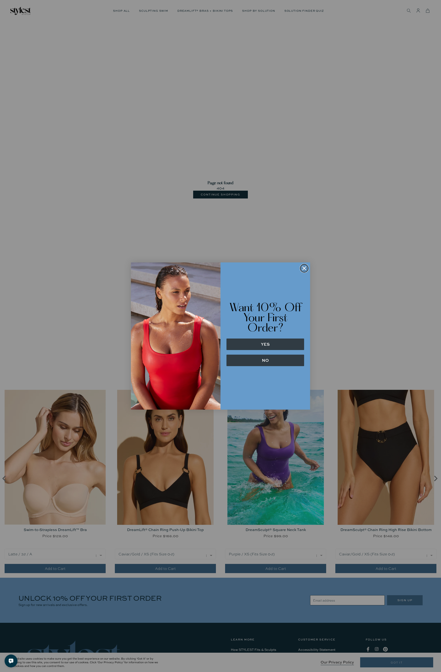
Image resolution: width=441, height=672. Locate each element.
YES (265, 344)
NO (265, 360)
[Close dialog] (304, 268)
